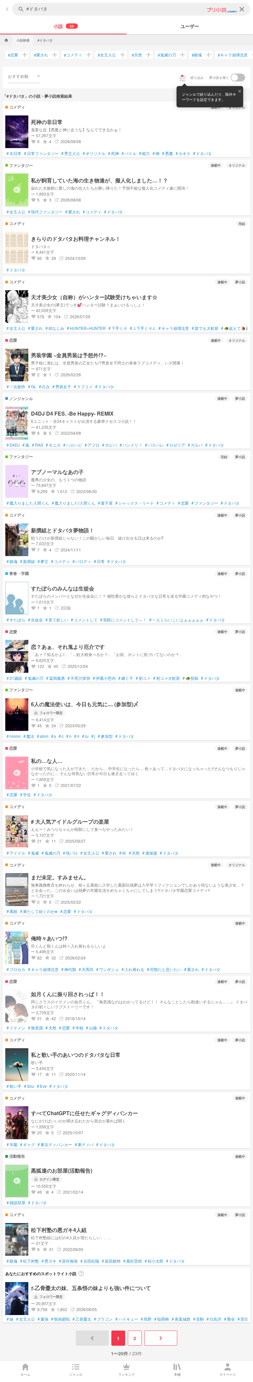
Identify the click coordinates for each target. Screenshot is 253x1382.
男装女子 (61, 386)
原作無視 (68, 1261)
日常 (99, 561)
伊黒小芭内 (104, 678)
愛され (41, 55)
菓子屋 (105, 503)
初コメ (143, 678)
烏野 (146, 1319)
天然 (137, 55)
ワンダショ (107, 969)
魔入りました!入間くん (73, 503)
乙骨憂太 (81, 1319)
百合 (44, 386)
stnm (42, 736)
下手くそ (117, 328)
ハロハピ (72, 445)
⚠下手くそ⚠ (143, 328)
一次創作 (16, 386)
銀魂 (197, 55)
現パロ (70, 853)
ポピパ (109, 445)
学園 (12, 1144)
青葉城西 (181, 1319)
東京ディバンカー (55, 1144)
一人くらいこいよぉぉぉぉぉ (176, 619)
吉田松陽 (89, 1261)
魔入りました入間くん (28, 503)
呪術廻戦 (60, 1319)
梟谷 (229, 1319)
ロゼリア (175, 445)
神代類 (68, 969)
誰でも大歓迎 (205, 328)
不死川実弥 (79, 678)
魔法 (28, 736)
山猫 (91, 1027)
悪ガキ (49, 1261)
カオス (183, 153)
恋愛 (13, 55)
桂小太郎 (154, 1261)
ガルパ (195, 445)
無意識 (35, 1027)
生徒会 (35, 619)
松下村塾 (29, 1261)
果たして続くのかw (39, 911)
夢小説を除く (219, 77)
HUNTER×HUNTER (86, 328)
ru (85, 736)
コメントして (84, 619)
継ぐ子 (125, 678)
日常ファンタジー (41, 153)
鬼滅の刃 (167, 55)
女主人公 (107, 55)
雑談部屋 (16, 1202)
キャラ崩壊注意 (233, 55)
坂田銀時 (111, 1261)
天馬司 (86, 969)
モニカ (53, 445)
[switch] (238, 77)
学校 (77, 1027)
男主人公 (70, 153)
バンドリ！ (131, 445)
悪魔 (167, 153)
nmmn (14, 736)
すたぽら (16, 619)
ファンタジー (204, 503)
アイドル (16, 853)
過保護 (149, 853)
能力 (144, 153)
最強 (43, 1319)
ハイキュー (126, 1319)
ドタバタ (202, 153)
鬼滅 (33, 853)
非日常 (14, 153)
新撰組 (27, 561)
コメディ (73, 55)
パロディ (81, 561)
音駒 (198, 1319)
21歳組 (14, 678)
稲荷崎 (161, 1319)
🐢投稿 (190, 678)
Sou (29, 1086)
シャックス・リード (134, 503)
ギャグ (27, 1144)
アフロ (92, 445)
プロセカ (16, 969)
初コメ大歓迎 (166, 678)
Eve (42, 1086)
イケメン (16, 1027)
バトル (129, 153)
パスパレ (154, 445)
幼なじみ (54, 328)
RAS (37, 445)
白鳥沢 (214, 1319)
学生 (25, 794)
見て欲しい (56, 619)
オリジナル (94, 153)
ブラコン (103, 1319)
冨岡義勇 (55, 678)
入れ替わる (133, 969)
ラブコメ (83, 386)
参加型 (105, 736)
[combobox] (24, 76)
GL (32, 386)
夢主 (43, 561)
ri (76, 736)
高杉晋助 (132, 1261)
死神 (113, 153)
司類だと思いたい (164, 969)
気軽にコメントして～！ (123, 619)
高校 (12, 911)
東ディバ (84, 1144)
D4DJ (13, 445)
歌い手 (14, 1086)
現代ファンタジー (45, 211)
